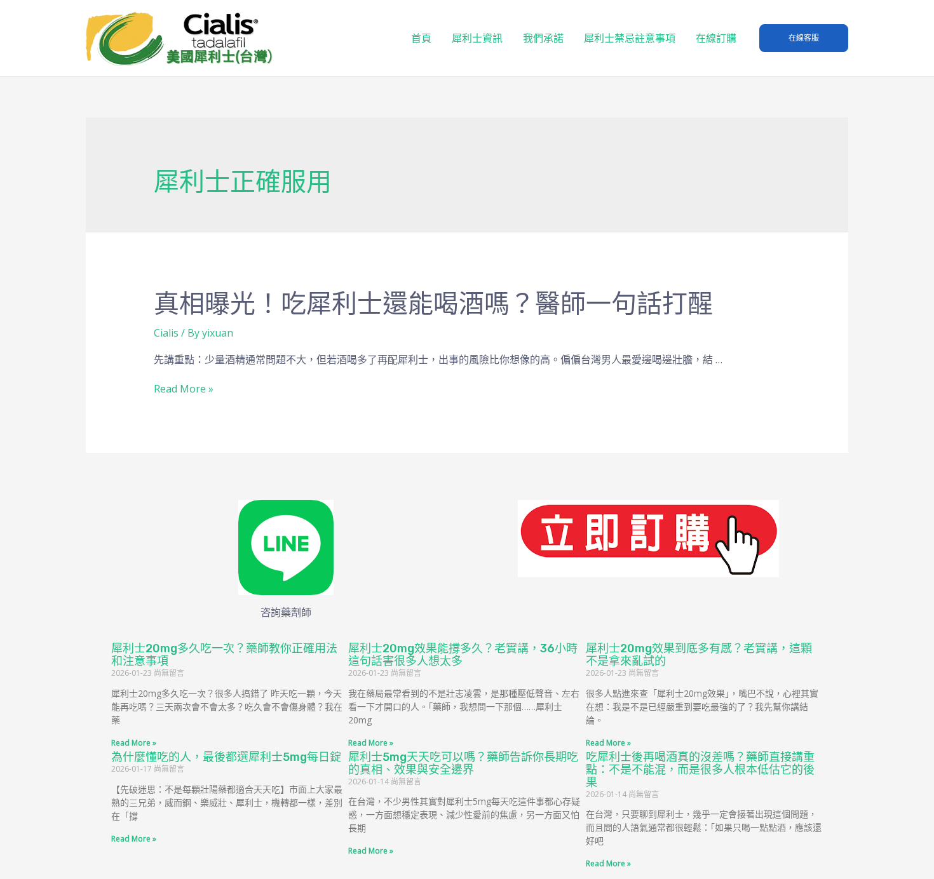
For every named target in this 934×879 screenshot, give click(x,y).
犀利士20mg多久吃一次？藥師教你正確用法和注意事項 (224, 654)
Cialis (166, 333)
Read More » (183, 389)
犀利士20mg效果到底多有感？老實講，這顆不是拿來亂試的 (699, 654)
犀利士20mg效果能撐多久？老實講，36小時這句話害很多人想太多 (463, 654)
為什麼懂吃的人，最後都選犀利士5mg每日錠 (226, 757)
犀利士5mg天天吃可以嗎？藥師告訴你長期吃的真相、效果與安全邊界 (463, 763)
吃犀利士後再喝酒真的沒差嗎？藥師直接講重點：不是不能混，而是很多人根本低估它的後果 (700, 769)
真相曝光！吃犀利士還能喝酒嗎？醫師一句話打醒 (433, 304)
